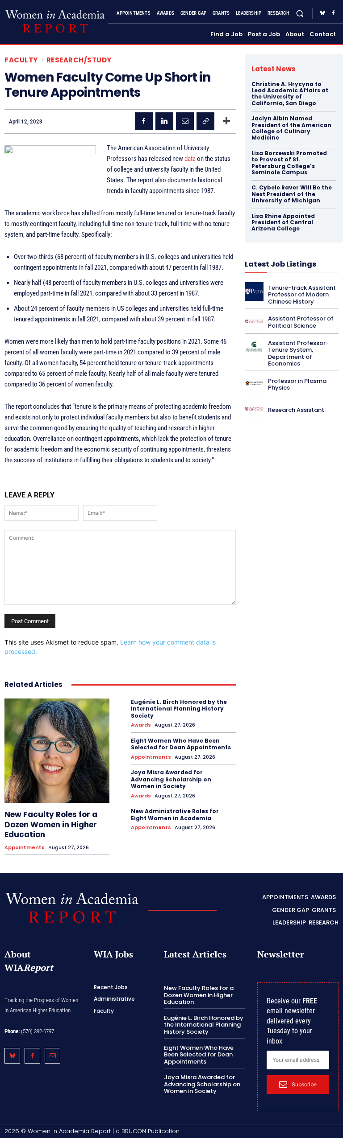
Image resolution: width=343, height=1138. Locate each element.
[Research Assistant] (254, 408)
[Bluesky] (322, 13)
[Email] (185, 121)
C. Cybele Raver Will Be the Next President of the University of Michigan (291, 194)
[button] (300, 13)
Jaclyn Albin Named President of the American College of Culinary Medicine (291, 128)
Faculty (21, 60)
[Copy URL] (205, 121)
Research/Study (79, 60)
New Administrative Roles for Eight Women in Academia (175, 814)
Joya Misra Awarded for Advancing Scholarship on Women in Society (171, 779)
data (190, 159)
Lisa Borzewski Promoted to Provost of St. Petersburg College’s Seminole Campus (289, 162)
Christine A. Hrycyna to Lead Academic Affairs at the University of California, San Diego (289, 93)
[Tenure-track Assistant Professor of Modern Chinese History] (254, 291)
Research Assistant (296, 410)
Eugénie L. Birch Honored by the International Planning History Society (179, 708)
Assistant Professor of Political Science (301, 322)
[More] (226, 121)
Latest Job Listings (280, 264)
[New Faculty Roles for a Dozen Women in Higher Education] (56, 750)
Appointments (24, 847)
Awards (141, 725)
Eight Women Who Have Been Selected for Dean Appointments (181, 744)
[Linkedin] (164, 121)
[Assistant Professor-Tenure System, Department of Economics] (254, 346)
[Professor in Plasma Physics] (254, 383)
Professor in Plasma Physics (297, 384)
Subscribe (304, 1084)
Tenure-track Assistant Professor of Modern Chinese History (302, 294)
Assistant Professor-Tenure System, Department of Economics (298, 353)
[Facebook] (333, 13)
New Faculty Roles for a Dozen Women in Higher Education (50, 824)
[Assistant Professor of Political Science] (254, 321)
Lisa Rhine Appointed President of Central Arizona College (283, 222)
